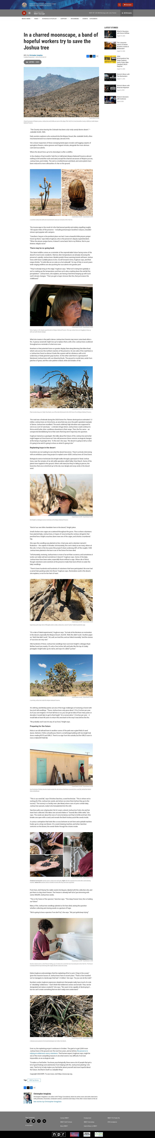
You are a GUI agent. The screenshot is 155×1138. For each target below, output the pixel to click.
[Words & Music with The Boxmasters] (110, 77)
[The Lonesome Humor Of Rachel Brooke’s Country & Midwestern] (110, 45)
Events (85, 18)
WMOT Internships (89, 1122)
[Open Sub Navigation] (31, 18)
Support (64, 18)
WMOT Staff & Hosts (66, 1122)
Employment (87, 1118)
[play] (24, 13)
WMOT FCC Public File (114, 1118)
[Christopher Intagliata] (28, 1098)
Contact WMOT (64, 1118)
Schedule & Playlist (49, 18)
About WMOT (64, 1126)
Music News (26, 18)
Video (36, 18)
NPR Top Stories (34, 1080)
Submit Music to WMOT (90, 1126)
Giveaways (93, 18)
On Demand (75, 18)
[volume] (29, 13)
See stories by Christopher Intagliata (47, 1101)
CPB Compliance (112, 1122)
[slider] (32, 13)
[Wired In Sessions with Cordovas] (110, 100)
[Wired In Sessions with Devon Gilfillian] (110, 34)
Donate (128, 5)
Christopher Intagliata (36, 55)
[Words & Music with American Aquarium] (110, 88)
